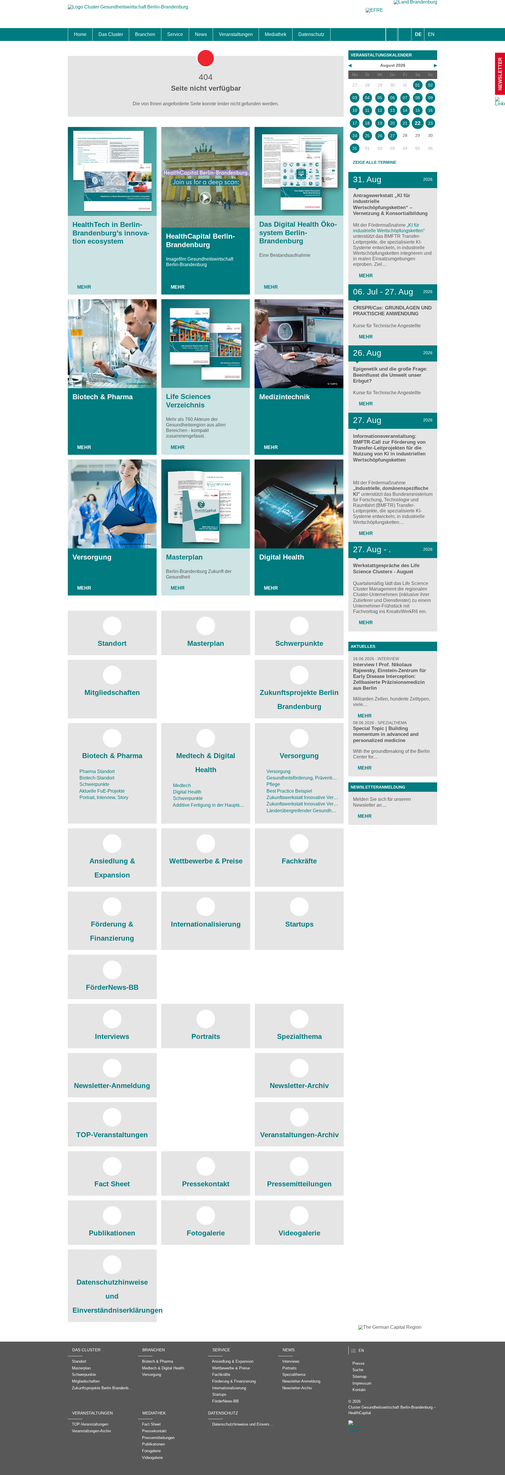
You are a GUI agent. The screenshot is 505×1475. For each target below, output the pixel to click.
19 (380, 123)
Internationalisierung (206, 924)
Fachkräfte (299, 861)
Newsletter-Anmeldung (112, 1086)
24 (354, 135)
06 (392, 97)
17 (354, 123)
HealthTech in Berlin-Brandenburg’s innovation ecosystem (110, 233)
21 (405, 123)
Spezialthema (299, 1036)
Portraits (205, 1036)
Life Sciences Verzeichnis (188, 401)
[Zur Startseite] (128, 9)
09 (430, 97)
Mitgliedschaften (112, 692)
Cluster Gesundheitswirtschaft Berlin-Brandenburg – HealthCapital (392, 1410)
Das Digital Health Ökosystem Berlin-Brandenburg (298, 232)
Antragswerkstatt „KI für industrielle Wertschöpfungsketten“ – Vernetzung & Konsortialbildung (390, 204)
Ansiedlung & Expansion (112, 868)
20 (392, 123)
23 (430, 123)
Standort (112, 643)
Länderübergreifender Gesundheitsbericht (309, 810)
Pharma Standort (96, 771)
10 (354, 110)
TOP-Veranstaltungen (112, 1135)
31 (354, 148)
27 (392, 135)
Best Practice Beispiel (288, 791)
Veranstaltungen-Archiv (299, 1135)
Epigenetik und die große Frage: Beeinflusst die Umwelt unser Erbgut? (390, 374)
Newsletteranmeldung (378, 787)
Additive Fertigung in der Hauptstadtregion (216, 805)
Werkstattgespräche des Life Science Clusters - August (386, 568)
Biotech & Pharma (102, 397)
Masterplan (184, 557)
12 (380, 110)
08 (417, 97)
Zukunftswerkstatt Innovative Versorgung (307, 797)
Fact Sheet (112, 1184)
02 (430, 85)
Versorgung (92, 557)
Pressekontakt (205, 1184)
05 (380, 97)
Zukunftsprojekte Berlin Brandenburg (299, 699)
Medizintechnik (284, 397)
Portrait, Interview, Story (103, 797)
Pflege (272, 784)
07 (405, 97)
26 (380, 135)
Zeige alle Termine (374, 162)
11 (367, 110)
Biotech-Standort (96, 777)
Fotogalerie (206, 1233)
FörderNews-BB (112, 987)
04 (367, 97)
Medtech (181, 785)
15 (417, 110)
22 (418, 123)
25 (367, 135)
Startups (299, 924)
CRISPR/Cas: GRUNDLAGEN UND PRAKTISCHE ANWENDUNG (392, 310)
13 (392, 110)
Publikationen (112, 1233)
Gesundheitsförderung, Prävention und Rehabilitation (321, 777)
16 (430, 110)
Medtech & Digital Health (205, 763)
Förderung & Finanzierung (112, 931)
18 (367, 123)
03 (354, 97)
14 (405, 110)
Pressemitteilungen (299, 1184)
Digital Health (281, 557)
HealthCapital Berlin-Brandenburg (200, 240)
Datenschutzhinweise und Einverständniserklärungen (112, 1296)
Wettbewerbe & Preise (206, 861)
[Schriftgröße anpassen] (405, 34)
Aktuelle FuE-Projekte (101, 791)
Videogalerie (299, 1233)
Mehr (84, 287)
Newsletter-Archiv (299, 1086)
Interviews (112, 1036)
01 (417, 85)
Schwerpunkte (299, 643)
